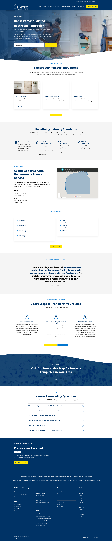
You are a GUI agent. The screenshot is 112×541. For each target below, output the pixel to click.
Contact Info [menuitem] (60, 506)
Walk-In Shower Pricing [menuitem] (41, 523)
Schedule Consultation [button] (92, 6)
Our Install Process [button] (62, 345)
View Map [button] (56, 379)
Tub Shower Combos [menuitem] (41, 500)
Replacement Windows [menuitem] (41, 505)
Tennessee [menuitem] (81, 514)
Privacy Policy (86, 537)
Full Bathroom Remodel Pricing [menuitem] (43, 518)
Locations (18, 497)
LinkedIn (18, 508)
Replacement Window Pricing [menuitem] (43, 520)
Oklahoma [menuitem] (81, 512)
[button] (84, 6)
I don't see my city (18, 50)
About (73, 6)
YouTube (18, 510)
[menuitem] (86, 1)
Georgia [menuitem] (81, 498)
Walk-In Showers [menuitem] (40, 495)
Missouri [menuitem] (81, 509)
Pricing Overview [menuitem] (40, 513)
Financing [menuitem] (38, 527)
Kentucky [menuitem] (81, 502)
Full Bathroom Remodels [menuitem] (42, 491)
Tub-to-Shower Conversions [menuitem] (43, 502)
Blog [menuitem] (58, 493)
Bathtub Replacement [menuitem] (41, 493)
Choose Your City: (18, 41)
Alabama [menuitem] (81, 491)
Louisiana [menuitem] (81, 505)
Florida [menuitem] (80, 495)
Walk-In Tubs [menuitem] (39, 498)
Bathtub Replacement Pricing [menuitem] (43, 516)
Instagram (18, 506)
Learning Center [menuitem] (61, 491)
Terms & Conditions (94, 537)
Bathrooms (42, 6)
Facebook (18, 504)
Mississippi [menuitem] (81, 507)
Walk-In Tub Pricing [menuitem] (40, 525)
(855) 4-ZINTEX (23, 495)
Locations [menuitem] (59, 504)
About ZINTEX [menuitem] (60, 502)
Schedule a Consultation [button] (56, 115)
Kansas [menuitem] (80, 500)
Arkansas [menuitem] (81, 493)
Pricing (57, 6)
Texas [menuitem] (80, 516)
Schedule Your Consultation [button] (21, 462)
